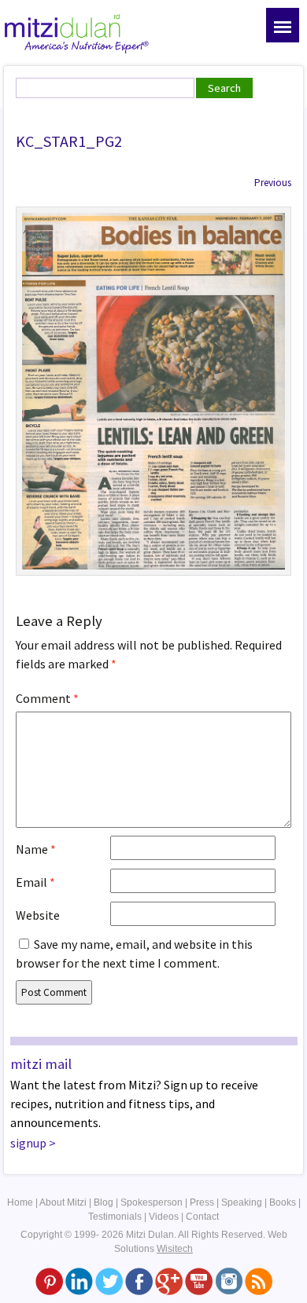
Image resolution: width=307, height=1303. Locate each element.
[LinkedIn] (79, 1281)
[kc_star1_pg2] (153, 389)
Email (35, 882)
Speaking (241, 1202)
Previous (272, 182)
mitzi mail (41, 1064)
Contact (202, 1216)
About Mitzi (63, 1202)
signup (28, 1143)
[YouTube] (199, 1281)
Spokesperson (151, 1202)
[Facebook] (139, 1281)
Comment (47, 698)
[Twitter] (109, 1281)
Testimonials (115, 1216)
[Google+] (169, 1281)
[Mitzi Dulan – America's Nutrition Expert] (77, 31)
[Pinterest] (49, 1281)
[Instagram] (228, 1281)
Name (36, 849)
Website (38, 915)
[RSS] (258, 1281)
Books (282, 1202)
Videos (164, 1216)
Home (20, 1202)
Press (202, 1202)
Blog (103, 1202)
